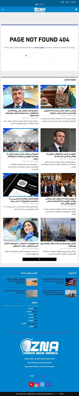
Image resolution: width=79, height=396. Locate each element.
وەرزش (35, 321)
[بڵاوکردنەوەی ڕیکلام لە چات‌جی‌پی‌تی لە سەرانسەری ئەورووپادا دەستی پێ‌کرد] (20, 185)
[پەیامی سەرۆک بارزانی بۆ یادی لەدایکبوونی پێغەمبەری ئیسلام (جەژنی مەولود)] (58, 97)
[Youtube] (31, 384)
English (73, 2)
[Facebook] (48, 384)
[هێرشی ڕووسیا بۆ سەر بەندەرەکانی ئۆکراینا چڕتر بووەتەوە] (58, 229)
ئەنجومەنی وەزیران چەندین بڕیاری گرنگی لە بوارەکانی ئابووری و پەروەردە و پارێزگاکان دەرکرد (22, 156)
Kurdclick (55, 394)
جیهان (73, 130)
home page (39, 48)
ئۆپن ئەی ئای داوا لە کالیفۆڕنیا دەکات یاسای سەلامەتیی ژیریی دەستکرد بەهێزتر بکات (53, 281)
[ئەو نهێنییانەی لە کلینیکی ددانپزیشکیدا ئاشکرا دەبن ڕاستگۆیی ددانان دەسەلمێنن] (20, 229)
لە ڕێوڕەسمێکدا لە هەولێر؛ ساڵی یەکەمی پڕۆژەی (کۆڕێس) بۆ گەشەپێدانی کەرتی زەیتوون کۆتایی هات (60, 201)
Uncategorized (33, 174)
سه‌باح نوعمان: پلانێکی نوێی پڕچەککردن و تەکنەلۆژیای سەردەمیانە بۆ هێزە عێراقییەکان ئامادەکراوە (21, 113)
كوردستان (34, 311)
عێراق (35, 327)
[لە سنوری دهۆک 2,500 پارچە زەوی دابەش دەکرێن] (31, 293)
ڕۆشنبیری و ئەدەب (31, 324)
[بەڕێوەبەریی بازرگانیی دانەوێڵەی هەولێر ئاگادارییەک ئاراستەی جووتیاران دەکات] (31, 282)
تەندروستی (34, 219)
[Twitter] (42, 384)
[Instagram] (36, 384)
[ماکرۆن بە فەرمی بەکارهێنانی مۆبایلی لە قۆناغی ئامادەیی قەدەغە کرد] (58, 140)
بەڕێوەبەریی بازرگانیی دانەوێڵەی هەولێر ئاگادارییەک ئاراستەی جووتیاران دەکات (15, 281)
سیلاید (35, 314)
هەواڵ (72, 86)
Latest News (70, 80)
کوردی (67, 2)
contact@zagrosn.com (42, 376)
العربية (62, 2)
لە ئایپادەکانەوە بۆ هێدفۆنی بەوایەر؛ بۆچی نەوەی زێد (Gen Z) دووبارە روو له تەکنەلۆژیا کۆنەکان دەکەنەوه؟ (53, 292)
